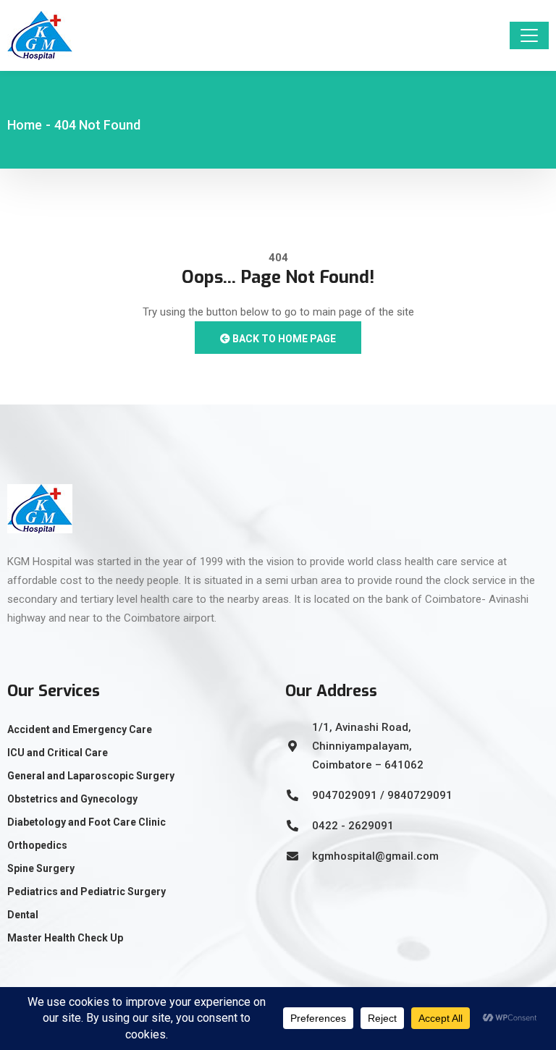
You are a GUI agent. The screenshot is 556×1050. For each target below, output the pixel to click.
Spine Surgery (41, 868)
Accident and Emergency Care (79, 729)
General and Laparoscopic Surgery (90, 776)
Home (24, 124)
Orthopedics (37, 845)
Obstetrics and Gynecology (72, 799)
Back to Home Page (283, 338)
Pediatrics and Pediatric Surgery (86, 891)
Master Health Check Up (65, 938)
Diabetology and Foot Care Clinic (86, 822)
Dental (22, 914)
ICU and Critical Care (57, 752)
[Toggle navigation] (529, 35)
